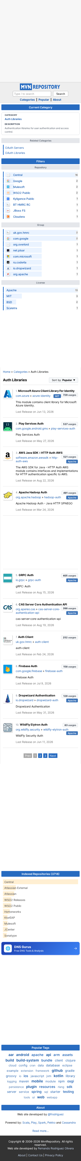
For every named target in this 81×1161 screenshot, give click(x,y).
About (57, 99)
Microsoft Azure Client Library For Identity (46, 390)
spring (37, 1092)
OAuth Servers (14, 147)
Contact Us (35, 1155)
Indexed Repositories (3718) (41, 874)
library (70, 1076)
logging (12, 1081)
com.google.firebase (29, 671)
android (23, 1055)
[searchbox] (32, 94)
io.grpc (20, 580)
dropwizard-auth (47, 700)
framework (43, 1070)
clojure (70, 1060)
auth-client (42, 641)
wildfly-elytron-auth (55, 729)
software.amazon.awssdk (32, 457)
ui (34, 1097)
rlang (61, 1086)
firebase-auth (54, 671)
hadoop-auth (52, 497)
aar (11, 1055)
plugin (32, 1087)
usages (69, 394)
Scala (25, 1122)
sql (46, 1091)
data (41, 1065)
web (41, 1097)
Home (6, 371)
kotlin (59, 1076)
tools (27, 1097)
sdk (69, 1087)
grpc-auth (34, 580)
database (53, 1065)
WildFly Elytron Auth (34, 724)
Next (53, 755)
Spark (42, 1122)
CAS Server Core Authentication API (43, 604)
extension (27, 1070)
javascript (38, 1076)
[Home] (40, 89)
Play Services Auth (31, 423)
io (20, 1076)
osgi (70, 1081)
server (12, 1092)
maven (24, 1081)
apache (37, 1055)
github (58, 1070)
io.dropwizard (24, 700)
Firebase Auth (28, 666)
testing (68, 1092)
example (13, 1071)
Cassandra (69, 1122)
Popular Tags (40, 1047)
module (51, 1081)
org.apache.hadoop (28, 497)
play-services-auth (63, 428)
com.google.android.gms (32, 428)
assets (67, 1055)
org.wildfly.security (28, 729)
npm (62, 1081)
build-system (28, 1060)
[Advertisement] (40, 40)
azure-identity (41, 395)
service (24, 1092)
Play (34, 1122)
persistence (17, 1086)
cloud (13, 1065)
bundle (47, 1060)
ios (26, 1076)
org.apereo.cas (25, 609)
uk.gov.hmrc (24, 641)
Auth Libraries (13, 119)
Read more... (40, 1130)
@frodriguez (56, 1114)
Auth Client (25, 637)
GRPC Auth (26, 575)
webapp (52, 1097)
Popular (44, 99)
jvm (49, 1076)
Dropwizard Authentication (37, 695)
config (23, 1065)
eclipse (67, 1065)
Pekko (51, 1122)
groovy (11, 1076)
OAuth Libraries (15, 152)
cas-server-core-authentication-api (38, 610)
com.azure (22, 395)
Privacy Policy (54, 1155)
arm (57, 1055)
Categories (27, 99)
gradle (70, 1071)
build (10, 1060)
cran (33, 1065)
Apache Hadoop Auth (33, 492)
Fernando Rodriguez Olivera (56, 1148)
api (49, 1055)
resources (47, 1087)
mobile (37, 1081)
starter (55, 1092)
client (59, 1060)
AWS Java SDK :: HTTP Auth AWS (41, 452)
